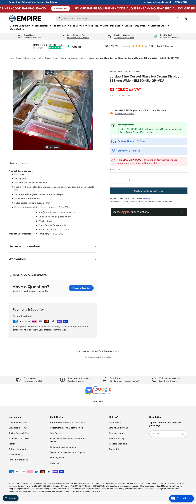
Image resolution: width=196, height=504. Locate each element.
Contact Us (114, 449)
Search (12, 443)
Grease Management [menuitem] (136, 25)
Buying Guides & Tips (19, 433)
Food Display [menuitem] (59, 25)
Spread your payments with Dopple (67, 452)
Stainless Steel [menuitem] (158, 25)
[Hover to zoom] (53, 110)
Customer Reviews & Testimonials (66, 427)
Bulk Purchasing (117, 438)
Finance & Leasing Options (63, 447)
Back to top (98, 401)
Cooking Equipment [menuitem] (20, 25)
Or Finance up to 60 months (78, 37)
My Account (115, 422)
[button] (98, 357)
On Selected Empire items (124, 37)
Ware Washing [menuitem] (17, 29)
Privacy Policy (15, 454)
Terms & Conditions (18, 459)
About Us (54, 463)
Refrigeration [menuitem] (41, 25)
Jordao (113, 71)
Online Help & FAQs (18, 427)
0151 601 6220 (181, 2)
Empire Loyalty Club (119, 427)
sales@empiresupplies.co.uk (157, 2)
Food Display (37, 58)
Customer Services (18, 422)
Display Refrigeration (55, 58)
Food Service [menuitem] (77, 25)
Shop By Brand (57, 457)
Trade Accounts (117, 433)
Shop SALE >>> (40, 8)
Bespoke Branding (118, 443)
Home (11, 58)
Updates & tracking (76, 381)
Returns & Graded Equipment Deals (67, 422)
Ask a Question (82, 288)
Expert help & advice (168, 381)
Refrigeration (22, 58)
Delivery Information (18, 449)
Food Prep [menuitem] (93, 25)
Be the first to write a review (98, 357)
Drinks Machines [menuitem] (111, 25)
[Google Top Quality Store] (98, 390)
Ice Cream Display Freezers (80, 58)
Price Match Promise (19, 438)
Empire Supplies (22, 483)
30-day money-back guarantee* (124, 381)
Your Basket (55, 433)
